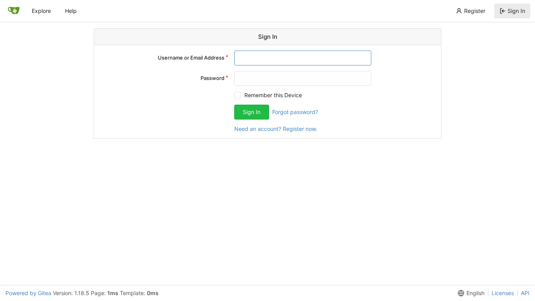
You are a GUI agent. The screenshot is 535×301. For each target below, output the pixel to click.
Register (474, 10)
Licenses (503, 293)
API (525, 293)
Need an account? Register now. (275, 128)
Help (71, 10)
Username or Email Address (191, 57)
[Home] (14, 11)
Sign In (516, 10)
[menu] (469, 293)
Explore (41, 10)
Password (212, 78)
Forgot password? (295, 112)
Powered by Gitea (28, 293)
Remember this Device (273, 95)
